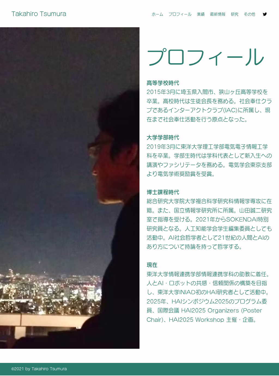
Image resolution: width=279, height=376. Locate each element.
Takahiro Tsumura (38, 14)
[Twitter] (265, 14)
